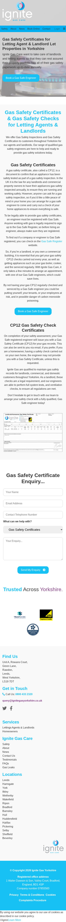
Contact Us (8, 755)
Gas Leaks (8, 767)
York (5, 787)
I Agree (4, 920)
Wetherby (7, 795)
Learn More (14, 920)
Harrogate (8, 784)
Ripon (5, 803)
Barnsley (7, 811)
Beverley (7, 838)
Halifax (6, 822)
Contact (46, 25)
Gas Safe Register (51, 241)
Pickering (7, 826)
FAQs (5, 763)
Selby (5, 830)
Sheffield (7, 834)
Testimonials (9, 759)
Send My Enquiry (30, 570)
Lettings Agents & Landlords (18, 727)
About (13, 25)
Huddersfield (9, 818)
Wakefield (8, 799)
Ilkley (5, 791)
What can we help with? (17, 521)
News (22, 25)
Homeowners (10, 731)
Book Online (33, 25)
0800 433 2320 (24, 694)
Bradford (7, 807)
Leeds (5, 780)
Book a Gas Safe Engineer (21, 78)
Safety (4, 25)
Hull (4, 815)
